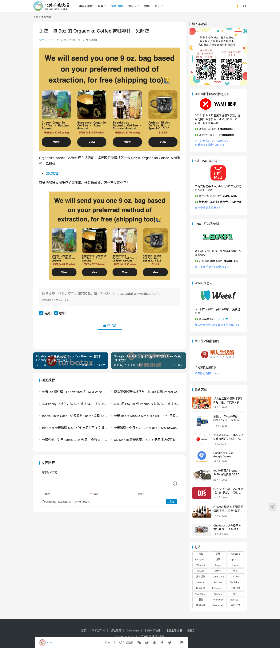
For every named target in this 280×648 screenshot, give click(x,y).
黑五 (235, 570)
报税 (200, 599)
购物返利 (200, 605)
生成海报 (128, 642)
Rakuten (218, 582)
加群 (147, 6)
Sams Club (218, 576)
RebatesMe (218, 588)
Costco (218, 593)
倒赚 (218, 553)
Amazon (235, 553)
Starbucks (218, 605)
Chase (200, 570)
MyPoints (235, 576)
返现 (218, 559)
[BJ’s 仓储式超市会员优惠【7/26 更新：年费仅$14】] (201, 493)
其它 (157, 6)
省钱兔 (191, 630)
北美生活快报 (174, 630)
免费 (47, 313)
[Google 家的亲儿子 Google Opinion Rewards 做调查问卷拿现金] (201, 457)
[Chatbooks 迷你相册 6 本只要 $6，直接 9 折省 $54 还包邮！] (201, 530)
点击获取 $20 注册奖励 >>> (212, 140)
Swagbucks (201, 559)
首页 (35, 17)
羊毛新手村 (86, 6)
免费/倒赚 (117, 6)
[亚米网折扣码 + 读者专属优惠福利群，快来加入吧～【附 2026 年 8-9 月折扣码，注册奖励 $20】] (201, 439)
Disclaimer (132, 630)
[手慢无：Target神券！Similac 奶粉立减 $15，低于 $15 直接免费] (201, 420)
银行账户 (235, 605)
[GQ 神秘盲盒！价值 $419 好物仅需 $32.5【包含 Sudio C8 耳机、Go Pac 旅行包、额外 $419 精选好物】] (201, 475)
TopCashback (237, 559)
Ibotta (235, 565)
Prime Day (218, 599)
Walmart (200, 565)
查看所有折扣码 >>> (207, 373)
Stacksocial (236, 599)
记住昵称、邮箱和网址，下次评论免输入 (67, 501)
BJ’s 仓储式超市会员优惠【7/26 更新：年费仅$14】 (228, 492)
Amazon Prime (202, 593)
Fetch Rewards (237, 582)
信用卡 (132, 6)
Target (218, 565)
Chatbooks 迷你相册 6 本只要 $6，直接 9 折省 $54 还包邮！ (227, 529)
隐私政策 (115, 630)
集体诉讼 (200, 576)
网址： (142, 493)
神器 (100, 6)
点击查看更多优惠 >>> (208, 207)
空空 (41, 39)
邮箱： (94, 493)
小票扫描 (235, 588)
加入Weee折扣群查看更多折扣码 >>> (217, 324)
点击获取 (223, 318)
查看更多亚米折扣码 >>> (210, 144)
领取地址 (52, 173)
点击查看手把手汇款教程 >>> (212, 266)
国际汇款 (200, 588)
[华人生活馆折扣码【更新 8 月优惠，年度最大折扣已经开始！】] (201, 403)
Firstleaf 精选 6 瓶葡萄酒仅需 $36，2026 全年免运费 (228, 510)
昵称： (48, 493)
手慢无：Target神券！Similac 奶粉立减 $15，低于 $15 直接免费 (227, 420)
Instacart (200, 582)
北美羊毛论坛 (153, 630)
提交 (171, 501)
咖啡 (62, 313)
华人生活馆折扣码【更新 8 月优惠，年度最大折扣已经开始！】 (228, 402)
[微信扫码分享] (139, 642)
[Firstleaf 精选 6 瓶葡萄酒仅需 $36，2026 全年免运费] (201, 511)
